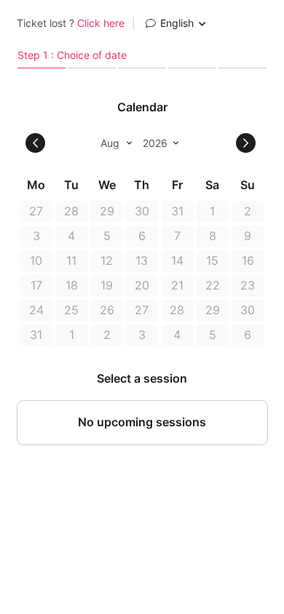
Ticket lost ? (71, 23)
